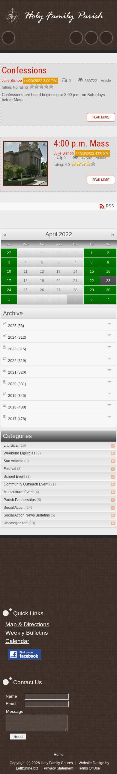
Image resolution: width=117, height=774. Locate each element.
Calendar (17, 641)
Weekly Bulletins (26, 633)
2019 (17, 396)
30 (108, 290)
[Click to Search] (106, 38)
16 (108, 271)
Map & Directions (27, 624)
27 (9, 253)
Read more (101, 117)
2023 (17, 349)
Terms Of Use (89, 768)
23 (108, 281)
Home (59, 755)
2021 (17, 372)
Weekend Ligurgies (22, 453)
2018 (17, 407)
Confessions (24, 70)
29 (92, 290)
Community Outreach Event (30, 484)
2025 (16, 326)
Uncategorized (19, 523)
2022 (17, 361)
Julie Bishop (12, 81)
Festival (13, 469)
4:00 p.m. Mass (25, 163)
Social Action (18, 507)
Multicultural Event (21, 492)
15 (92, 271)
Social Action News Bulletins (29, 515)
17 (9, 281)
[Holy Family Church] (58, 15)
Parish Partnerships (22, 500)
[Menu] (8, 38)
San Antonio (16, 461)
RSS (113, 446)
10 (9, 271)
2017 (17, 419)
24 (9, 290)
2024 (17, 337)
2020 (17, 384)
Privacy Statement (58, 768)
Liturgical (15, 445)
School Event (17, 476)
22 (92, 281)
